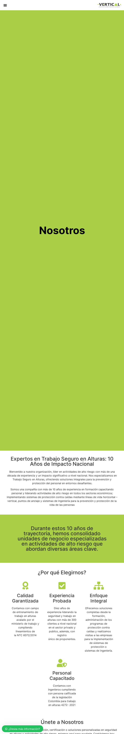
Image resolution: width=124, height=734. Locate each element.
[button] (5, 5)
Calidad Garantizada (25, 598)
